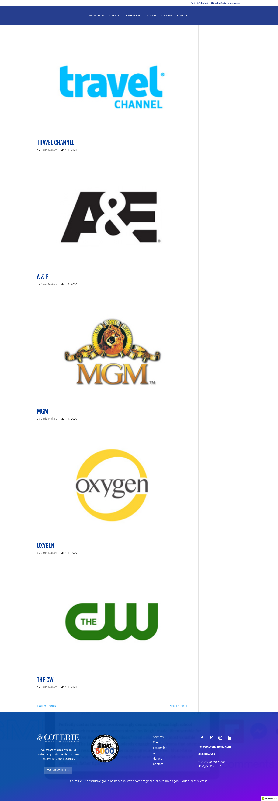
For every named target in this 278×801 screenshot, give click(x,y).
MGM (42, 411)
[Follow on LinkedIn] (229, 738)
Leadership (132, 15)
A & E (42, 277)
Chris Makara (49, 150)
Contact (183, 15)
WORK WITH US (58, 770)
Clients (114, 15)
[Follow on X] (211, 738)
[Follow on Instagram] (220, 738)
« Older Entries (46, 705)
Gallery (166, 15)
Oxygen (45, 545)
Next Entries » (178, 705)
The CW (45, 680)
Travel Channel (55, 143)
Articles (150, 15)
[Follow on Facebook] (202, 738)
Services (94, 15)
